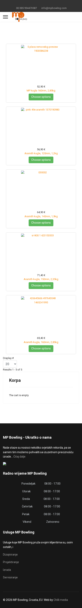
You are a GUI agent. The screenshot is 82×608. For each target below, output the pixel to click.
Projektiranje (11, 562)
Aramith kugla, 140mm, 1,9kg (41, 216)
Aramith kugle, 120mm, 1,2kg (41, 153)
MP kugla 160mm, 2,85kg (41, 90)
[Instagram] (47, 3)
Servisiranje (10, 577)
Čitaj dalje (19, 456)
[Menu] (5, 17)
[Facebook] (35, 3)
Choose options (41, 96)
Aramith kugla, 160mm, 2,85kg (41, 342)
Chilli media (61, 599)
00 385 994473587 (26, 8)
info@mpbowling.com (54, 8)
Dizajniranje (10, 554)
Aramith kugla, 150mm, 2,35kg (41, 279)
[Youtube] (41, 3)
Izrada (7, 569)
